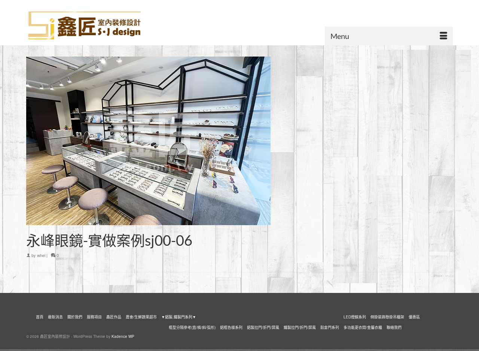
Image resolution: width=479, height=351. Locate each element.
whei (41, 255)
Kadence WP (123, 336)
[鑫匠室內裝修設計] (93, 25)
